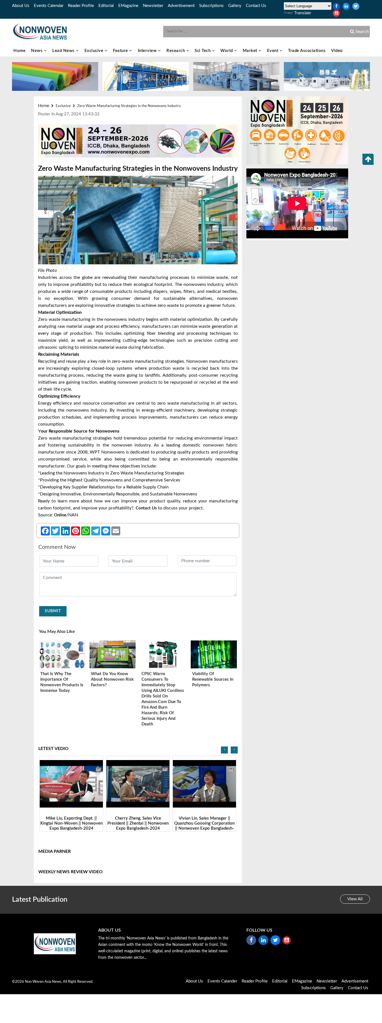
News (37, 51)
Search (361, 31)
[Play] (71, 784)
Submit (53, 611)
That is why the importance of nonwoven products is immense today (61, 682)
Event (273, 51)
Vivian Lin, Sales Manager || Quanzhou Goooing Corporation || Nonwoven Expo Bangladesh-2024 (138, 826)
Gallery (234, 6)
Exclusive (94, 51)
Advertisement (181, 6)
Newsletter (153, 6)
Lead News (64, 51)
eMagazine (128, 6)
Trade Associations (307, 51)
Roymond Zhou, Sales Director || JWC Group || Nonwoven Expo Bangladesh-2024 (204, 823)
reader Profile (81, 6)
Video (337, 51)
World (227, 51)
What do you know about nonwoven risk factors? (112, 679)
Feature (121, 51)
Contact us (147, 508)
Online (60, 515)
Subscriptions (211, 6)
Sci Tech (203, 51)
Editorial (106, 6)
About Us (20, 6)
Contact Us (256, 6)
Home (19, 51)
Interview (148, 51)
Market (251, 51)
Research (176, 51)
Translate (302, 12)
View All (355, 899)
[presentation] (224, 750)
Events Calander (222, 981)
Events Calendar (48, 6)
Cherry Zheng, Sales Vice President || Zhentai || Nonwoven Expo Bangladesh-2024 (71, 823)
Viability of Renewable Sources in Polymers (212, 679)
